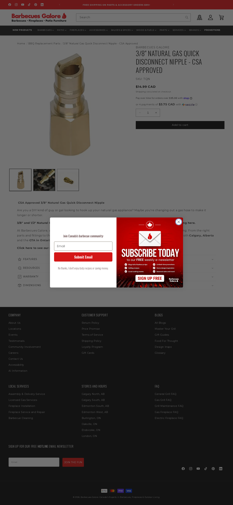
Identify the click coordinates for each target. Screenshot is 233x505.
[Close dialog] (179, 222)
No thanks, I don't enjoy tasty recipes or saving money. (83, 268)
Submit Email (83, 256)
